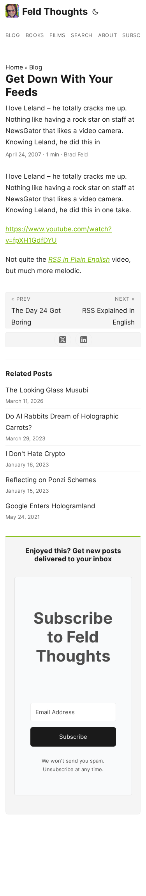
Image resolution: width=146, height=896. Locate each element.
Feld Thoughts (55, 11)
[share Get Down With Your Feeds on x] (62, 340)
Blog (35, 67)
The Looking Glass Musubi (46, 390)
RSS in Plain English (79, 259)
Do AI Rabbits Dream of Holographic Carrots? (61, 421)
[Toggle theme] (95, 11)
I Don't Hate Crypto (35, 454)
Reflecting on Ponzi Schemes (50, 480)
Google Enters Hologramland (50, 506)
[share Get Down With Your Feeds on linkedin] (83, 340)
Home (14, 67)
